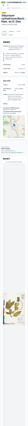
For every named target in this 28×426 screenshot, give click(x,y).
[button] (14, 125)
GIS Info (19, 31)
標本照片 (11, 34)
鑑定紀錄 (4, 34)
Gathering (11, 31)
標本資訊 (4, 31)
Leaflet (10, 137)
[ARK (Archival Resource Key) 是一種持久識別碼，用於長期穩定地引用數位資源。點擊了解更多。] (15, 151)
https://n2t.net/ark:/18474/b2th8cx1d (14, 152)
